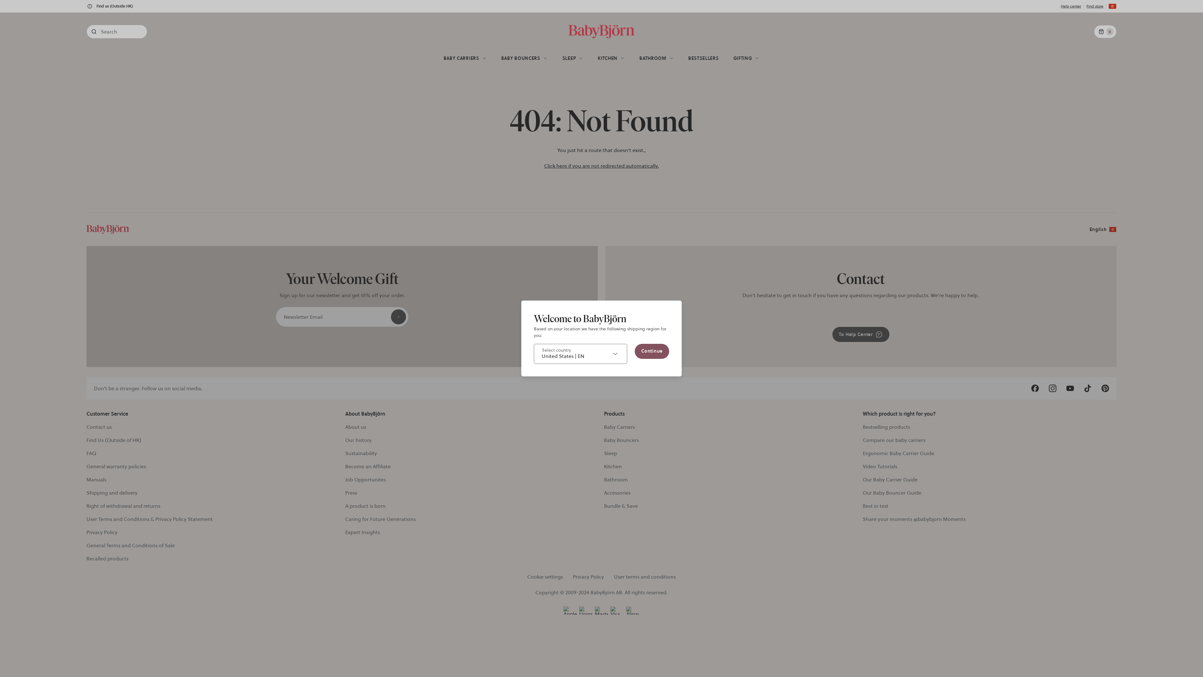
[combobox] (580, 354)
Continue (652, 351)
